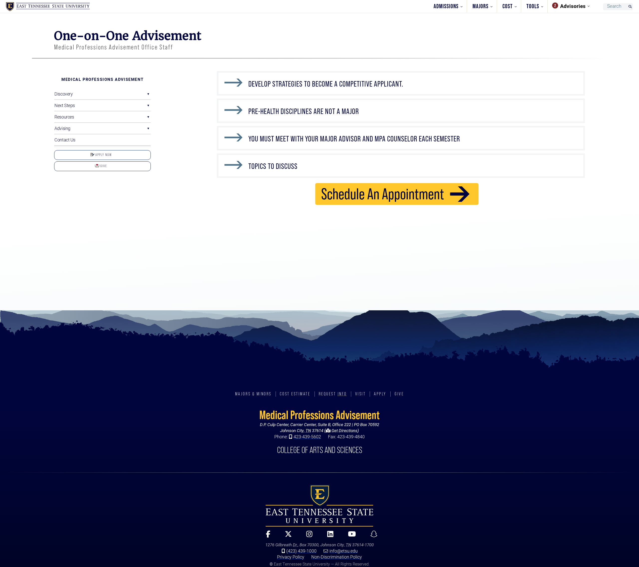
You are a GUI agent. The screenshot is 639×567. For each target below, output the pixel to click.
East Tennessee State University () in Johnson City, (319, 506)
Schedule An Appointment (382, 194)
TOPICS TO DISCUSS (273, 166)
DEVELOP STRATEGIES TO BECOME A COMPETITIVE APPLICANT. (325, 83)
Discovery (63, 94)
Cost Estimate (295, 393)
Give (103, 166)
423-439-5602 (307, 437)
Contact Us (64, 140)
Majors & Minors (253, 393)
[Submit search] (630, 6)
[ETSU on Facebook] (265, 536)
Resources (64, 117)
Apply (380, 393)
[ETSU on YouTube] (349, 536)
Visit (360, 393)
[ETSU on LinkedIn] (328, 536)
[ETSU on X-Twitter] (286, 536)
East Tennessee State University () (48, 7)
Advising (62, 128)
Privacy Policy (290, 557)
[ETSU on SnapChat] (372, 536)
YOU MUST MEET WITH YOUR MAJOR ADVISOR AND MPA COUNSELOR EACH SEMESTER (354, 138)
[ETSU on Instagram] (307, 536)
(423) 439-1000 (301, 551)
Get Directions (343, 430)
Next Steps (64, 105)
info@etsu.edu (343, 551)
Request (333, 393)
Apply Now (103, 155)
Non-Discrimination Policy (336, 557)
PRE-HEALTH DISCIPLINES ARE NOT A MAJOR (303, 111)
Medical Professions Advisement (102, 79)
